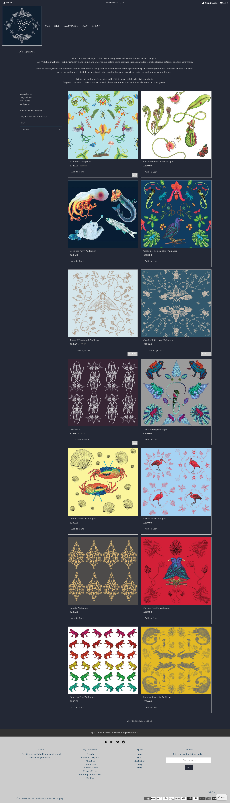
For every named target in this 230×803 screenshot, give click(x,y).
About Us (90, 761)
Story (95, 26)
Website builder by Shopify (49, 798)
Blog (85, 26)
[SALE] (103, 125)
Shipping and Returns (90, 775)
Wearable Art (26, 94)
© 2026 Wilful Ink (25, 798)
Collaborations (90, 768)
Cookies (90, 778)
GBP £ (211, 792)
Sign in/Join (210, 3)
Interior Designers (90, 757)
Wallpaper (25, 104)
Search (90, 754)
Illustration (71, 26)
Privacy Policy (90, 771)
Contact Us (90, 764)
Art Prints (25, 101)
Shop (56, 26)
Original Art (26, 97)
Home (47, 26)
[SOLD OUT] (103, 303)
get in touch (120, 82)
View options (82, 350)
